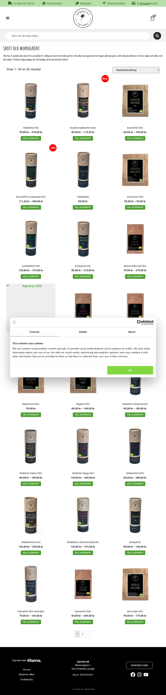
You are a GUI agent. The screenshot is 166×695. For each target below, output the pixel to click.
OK (130, 370)
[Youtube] (145, 674)
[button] (7, 18)
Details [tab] (83, 331)
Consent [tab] (34, 331)
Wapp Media (89, 689)
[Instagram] (139, 674)
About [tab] (131, 331)
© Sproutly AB (77, 689)
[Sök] (157, 36)
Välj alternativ (31, 138)
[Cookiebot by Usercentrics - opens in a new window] (139, 322)
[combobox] (77, 36)
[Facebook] (132, 674)
